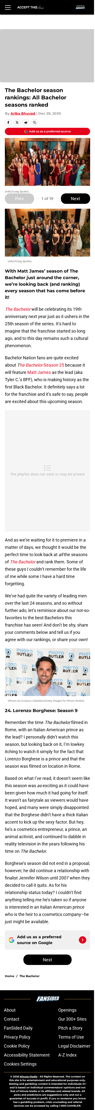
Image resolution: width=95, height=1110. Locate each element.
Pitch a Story (70, 1028)
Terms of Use (71, 1037)
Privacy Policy (17, 1037)
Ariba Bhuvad (22, 113)
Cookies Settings (20, 1064)
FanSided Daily (18, 1028)
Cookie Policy (17, 1046)
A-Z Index (67, 1055)
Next (75, 198)
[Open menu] (8, 7)
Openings (67, 1010)
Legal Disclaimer (74, 1046)
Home (9, 976)
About (10, 1010)
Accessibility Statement (27, 1055)
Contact (11, 1019)
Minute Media (28, 1076)
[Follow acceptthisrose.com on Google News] (82, 940)
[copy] (34, 122)
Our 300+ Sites (72, 1019)
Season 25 (53, 365)
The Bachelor (29, 976)
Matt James (39, 372)
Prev (19, 198)
